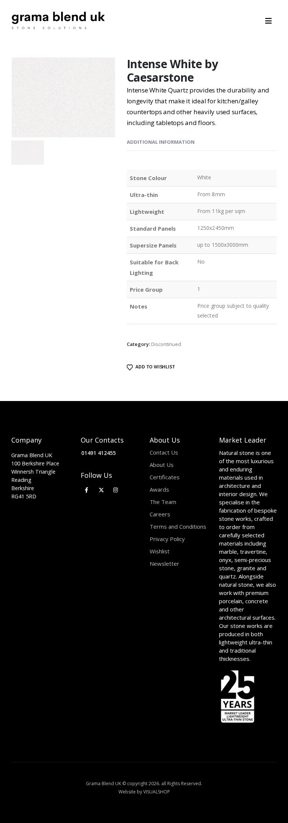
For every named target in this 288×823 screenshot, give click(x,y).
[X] (101, 490)
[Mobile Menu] (271, 21)
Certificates (165, 477)
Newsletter (164, 563)
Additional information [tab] (161, 142)
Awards (159, 489)
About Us (162, 464)
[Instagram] (116, 490)
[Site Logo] (58, 20)
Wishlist (160, 551)
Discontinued (166, 344)
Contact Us (164, 452)
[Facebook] (87, 490)
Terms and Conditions (178, 526)
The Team (163, 501)
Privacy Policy (167, 539)
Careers (160, 514)
